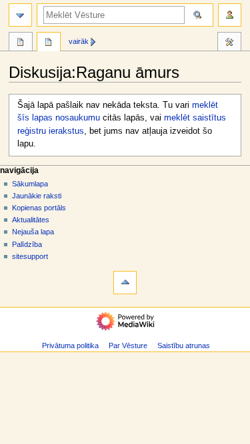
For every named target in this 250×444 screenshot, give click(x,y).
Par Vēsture (128, 345)
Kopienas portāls (39, 208)
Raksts (20, 43)
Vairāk (79, 41)
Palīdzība (27, 244)
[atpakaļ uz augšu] (125, 282)
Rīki (229, 43)
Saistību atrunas (183, 345)
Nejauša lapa (33, 232)
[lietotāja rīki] (229, 15)
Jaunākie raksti (36, 196)
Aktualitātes (30, 220)
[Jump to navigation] (20, 15)
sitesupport (30, 256)
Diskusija (48, 43)
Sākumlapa (30, 184)
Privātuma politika (70, 345)
